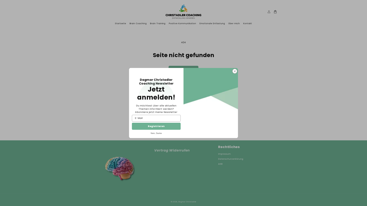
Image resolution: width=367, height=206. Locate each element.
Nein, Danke (156, 133)
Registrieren (156, 126)
